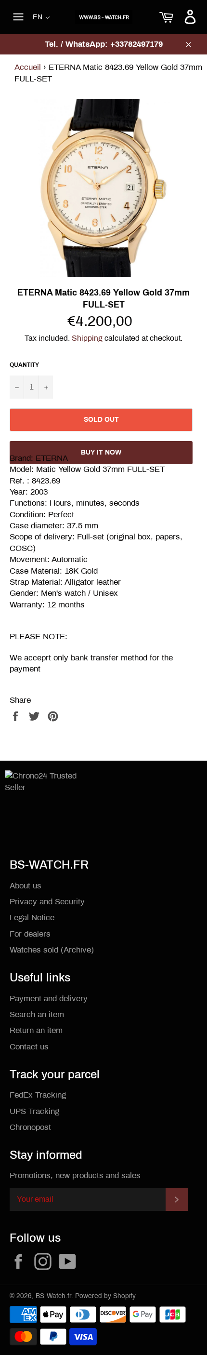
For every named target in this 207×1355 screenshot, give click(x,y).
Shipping (87, 338)
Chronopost (30, 1127)
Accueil (27, 67)
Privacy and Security (47, 901)
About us (25, 885)
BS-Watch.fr (53, 1296)
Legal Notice (32, 917)
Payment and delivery (49, 998)
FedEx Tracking (38, 1095)
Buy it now (101, 452)
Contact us (29, 1046)
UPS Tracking (34, 1111)
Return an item (36, 1030)
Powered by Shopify (105, 1296)
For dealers (30, 934)
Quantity (24, 365)
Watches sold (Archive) (52, 949)
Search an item (37, 1014)
